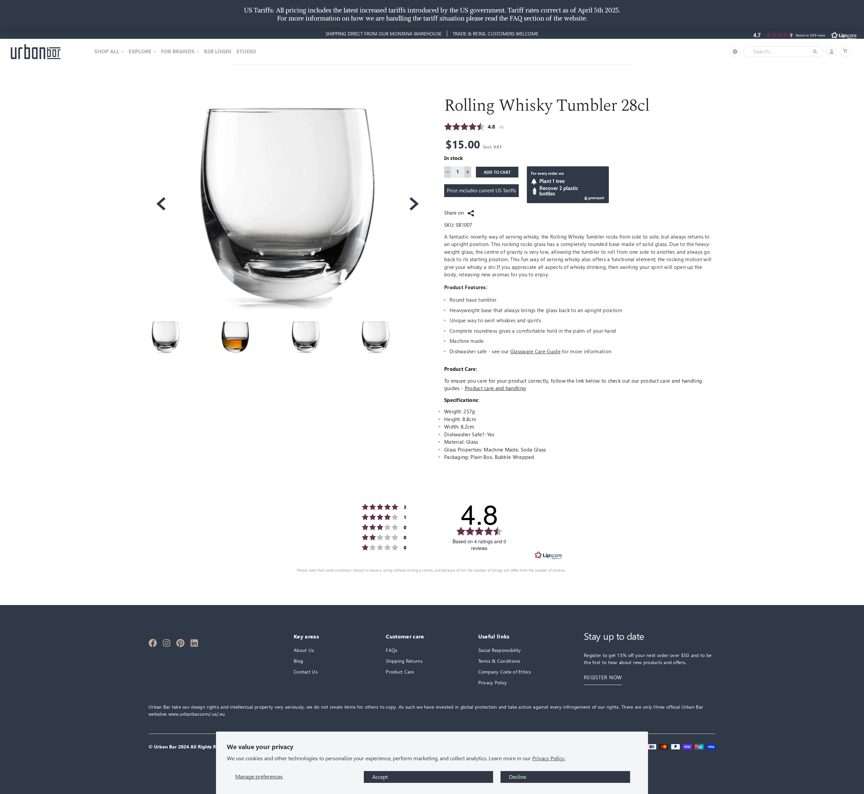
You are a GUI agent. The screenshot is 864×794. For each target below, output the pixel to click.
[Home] (35, 51)
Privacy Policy (492, 682)
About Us (304, 650)
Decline (517, 777)
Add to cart (497, 172)
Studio (246, 52)
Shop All (106, 52)
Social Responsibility (499, 650)
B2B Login (218, 52)
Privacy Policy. (548, 758)
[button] (845, 51)
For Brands (177, 52)
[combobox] (778, 51)
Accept (380, 777)
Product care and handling (495, 388)
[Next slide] (413, 203)
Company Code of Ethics (504, 672)
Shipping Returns (404, 661)
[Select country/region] (735, 51)
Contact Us (306, 672)
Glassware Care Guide (535, 351)
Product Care (400, 672)
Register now (603, 677)
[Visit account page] (831, 51)
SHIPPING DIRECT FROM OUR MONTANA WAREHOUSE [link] (383, 33)
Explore (140, 52)
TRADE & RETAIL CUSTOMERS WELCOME (495, 33)
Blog (298, 661)
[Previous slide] (160, 203)
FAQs (391, 650)
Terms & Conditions (499, 661)
